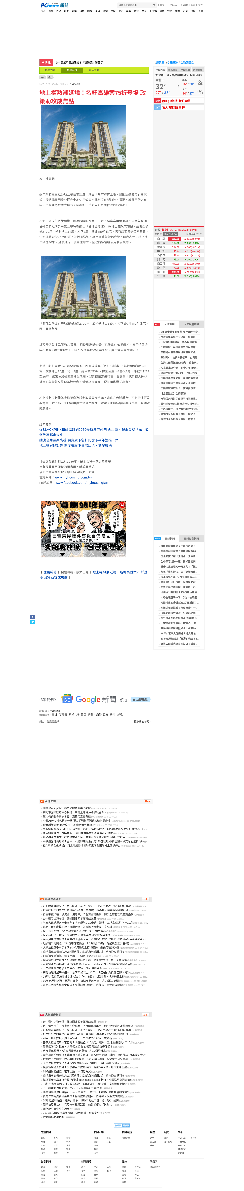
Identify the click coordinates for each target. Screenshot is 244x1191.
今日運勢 (171, 62)
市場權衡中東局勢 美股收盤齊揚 (179, 378)
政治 (58, 11)
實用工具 (94, 70)
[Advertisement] (96, 751)
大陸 (200, 11)
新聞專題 (127, 1132)
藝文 (137, 1171)
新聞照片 (86, 1161)
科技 (82, 11)
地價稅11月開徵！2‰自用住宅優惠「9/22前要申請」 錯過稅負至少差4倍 (86, 943)
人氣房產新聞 (191, 324)
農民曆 (159, 62)
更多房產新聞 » (142, 721)
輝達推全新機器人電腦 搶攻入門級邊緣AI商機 (187, 414)
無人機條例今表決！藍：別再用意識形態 (67, 816)
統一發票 (168, 1142)
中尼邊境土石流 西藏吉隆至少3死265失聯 (183, 409)
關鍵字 (153, 1161)
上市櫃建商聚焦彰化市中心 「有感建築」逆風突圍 (188, 623)
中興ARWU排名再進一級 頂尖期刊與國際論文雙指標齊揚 (76, 820)
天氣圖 (181, 1153)
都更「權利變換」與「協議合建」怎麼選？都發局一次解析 (193, 571)
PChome (173, 5)
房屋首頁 (50, 70)
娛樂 (128, 11)
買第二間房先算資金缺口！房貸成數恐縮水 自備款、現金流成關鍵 (198, 643)
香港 (105, 714)
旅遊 (169, 11)
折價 (98, 714)
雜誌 (177, 11)
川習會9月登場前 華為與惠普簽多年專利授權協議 (189, 342)
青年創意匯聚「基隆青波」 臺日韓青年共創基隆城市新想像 (78, 833)
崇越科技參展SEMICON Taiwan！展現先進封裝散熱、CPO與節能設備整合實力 (90, 829)
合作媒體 (184, 5)
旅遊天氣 (182, 1145)
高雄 (54, 714)
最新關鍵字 (155, 1167)
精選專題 (126, 1138)
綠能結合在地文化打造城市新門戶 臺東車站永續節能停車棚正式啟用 (84, 837)
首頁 (43, 11)
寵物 (68, 1138)
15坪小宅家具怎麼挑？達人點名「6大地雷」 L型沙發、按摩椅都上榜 (199, 633)
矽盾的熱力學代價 (53, 1117)
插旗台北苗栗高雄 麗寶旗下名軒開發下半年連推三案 (79, 440)
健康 (120, 11)
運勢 (105, 11)
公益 (137, 1175)
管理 (124, 1178)
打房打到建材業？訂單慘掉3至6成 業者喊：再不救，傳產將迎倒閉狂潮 (85, 910)
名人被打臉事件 (173, 107)
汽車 (185, 11)
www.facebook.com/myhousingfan (82, 482)
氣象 (180, 1132)
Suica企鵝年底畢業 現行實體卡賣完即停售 (184, 331)
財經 (74, 11)
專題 (50, 11)
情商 (68, 1142)
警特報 (194, 1138)
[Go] (154, 5)
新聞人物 (99, 1132)
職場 (97, 11)
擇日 (152, 1145)
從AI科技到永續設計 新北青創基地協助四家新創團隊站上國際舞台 (82, 845)
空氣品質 (172, 69)
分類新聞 (46, 1132)
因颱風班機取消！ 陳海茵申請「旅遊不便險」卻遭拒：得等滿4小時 (199, 388)
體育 (136, 11)
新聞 (42, 77)
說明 (193, 5)
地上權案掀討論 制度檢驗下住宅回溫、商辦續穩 (75, 445)
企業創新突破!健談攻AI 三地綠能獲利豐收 (67, 824)
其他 (68, 1171)
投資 (124, 1175)
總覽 (124, 1167)
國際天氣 (182, 1149)
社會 (66, 11)
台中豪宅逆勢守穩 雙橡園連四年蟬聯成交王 (185, 561)
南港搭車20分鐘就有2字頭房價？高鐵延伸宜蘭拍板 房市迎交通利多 (199, 602)
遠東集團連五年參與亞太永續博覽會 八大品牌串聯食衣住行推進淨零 (199, 383)
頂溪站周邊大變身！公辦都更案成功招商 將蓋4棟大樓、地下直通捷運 (85, 960)
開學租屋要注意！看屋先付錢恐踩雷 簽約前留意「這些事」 (79, 1104)
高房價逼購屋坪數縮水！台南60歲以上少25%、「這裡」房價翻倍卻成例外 (86, 972)
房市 (112, 714)
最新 (43, 1138)
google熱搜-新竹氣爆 (176, 101)
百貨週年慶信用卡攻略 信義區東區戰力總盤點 (187, 337)
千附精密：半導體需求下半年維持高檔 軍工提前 (188, 347)
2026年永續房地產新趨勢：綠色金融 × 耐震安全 (71, 1113)
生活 (144, 11)
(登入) (200, 5)
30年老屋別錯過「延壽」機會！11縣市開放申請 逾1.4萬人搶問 (196, 638)
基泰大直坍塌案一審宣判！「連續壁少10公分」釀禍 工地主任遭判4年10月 (88, 922)
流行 (68, 1153)
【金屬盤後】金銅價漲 (173, 393)
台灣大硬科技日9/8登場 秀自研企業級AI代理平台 (188, 362)
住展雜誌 (50, 572)
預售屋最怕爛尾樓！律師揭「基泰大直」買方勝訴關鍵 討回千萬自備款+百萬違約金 (93, 939)
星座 (113, 11)
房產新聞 (72, 70)
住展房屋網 (75, 84)
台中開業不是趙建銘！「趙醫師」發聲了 (79, 62)
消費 (162, 11)
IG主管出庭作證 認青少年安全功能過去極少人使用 (189, 367)
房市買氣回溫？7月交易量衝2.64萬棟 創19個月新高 (190, 577)
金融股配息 (186, 62)
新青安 (63, 714)
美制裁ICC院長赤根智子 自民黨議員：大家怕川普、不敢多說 (195, 357)
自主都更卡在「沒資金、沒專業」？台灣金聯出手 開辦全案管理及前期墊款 (88, 914)
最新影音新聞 (191, 538)
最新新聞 (165, 538)
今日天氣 (160, 69)
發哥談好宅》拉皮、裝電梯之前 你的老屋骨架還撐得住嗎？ (193, 582)
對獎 (166, 1132)
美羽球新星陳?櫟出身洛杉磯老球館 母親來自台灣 (189, 403)
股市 (162, 5)
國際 (89, 11)
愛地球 (138, 1178)
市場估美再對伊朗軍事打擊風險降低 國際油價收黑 (189, 398)
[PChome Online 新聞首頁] (81, 5)
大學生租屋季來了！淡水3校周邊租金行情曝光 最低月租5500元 (196, 597)
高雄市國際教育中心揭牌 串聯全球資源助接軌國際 (73, 812)
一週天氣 (182, 1142)
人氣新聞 (165, 324)
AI (77, 714)
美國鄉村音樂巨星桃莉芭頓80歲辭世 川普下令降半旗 (191, 352)
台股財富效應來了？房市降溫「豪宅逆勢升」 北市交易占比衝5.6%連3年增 (87, 906)
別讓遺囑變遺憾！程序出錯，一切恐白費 (183, 607)
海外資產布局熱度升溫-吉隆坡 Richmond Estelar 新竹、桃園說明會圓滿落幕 (88, 964)
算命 (152, 1138)
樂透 (166, 1138)
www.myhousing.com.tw (73, 477)
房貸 (90, 714)
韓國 (83, 714)
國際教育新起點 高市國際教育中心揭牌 (67, 808)
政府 (193, 11)
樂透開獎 (197, 69)
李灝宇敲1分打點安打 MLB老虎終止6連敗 (185, 373)
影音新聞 (46, 1161)
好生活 (138, 1167)
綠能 (120, 714)
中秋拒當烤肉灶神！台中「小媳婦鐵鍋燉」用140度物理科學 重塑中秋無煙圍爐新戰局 (93, 841)
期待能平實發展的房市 (56, 1108)
